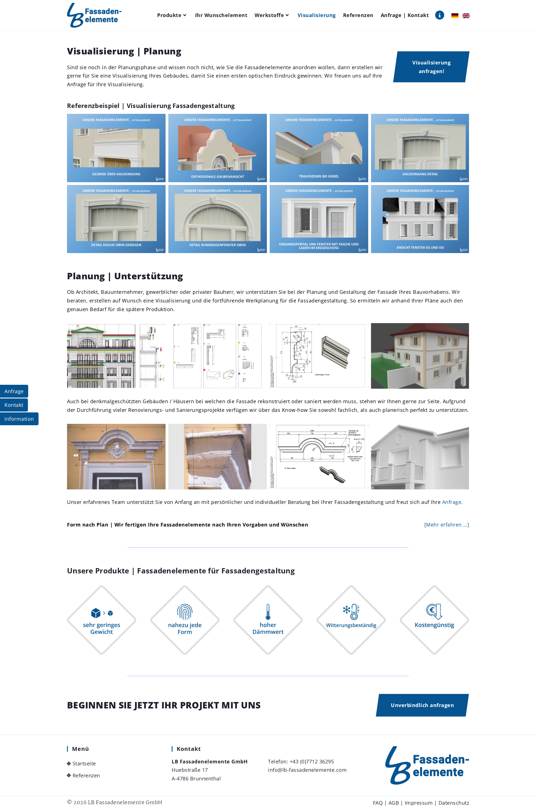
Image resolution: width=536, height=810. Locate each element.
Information (19, 418)
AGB (394, 802)
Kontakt (13, 405)
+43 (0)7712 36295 (312, 761)
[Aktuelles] (439, 15)
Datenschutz (454, 802)
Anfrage (451, 502)
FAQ (378, 802)
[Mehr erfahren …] (446, 524)
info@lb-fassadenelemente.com (307, 769)
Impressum (419, 802)
